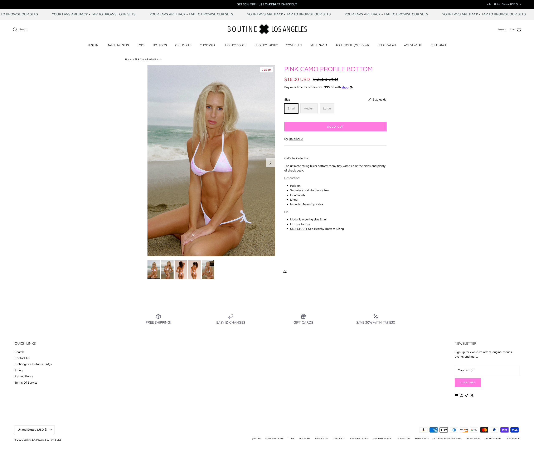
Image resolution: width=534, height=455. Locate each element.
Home (128, 59)
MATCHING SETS (118, 45)
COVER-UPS (294, 45)
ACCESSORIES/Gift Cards (352, 45)
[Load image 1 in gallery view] (211, 160)
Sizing (19, 370)
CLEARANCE (439, 45)
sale (489, 4)
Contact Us (22, 358)
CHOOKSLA (207, 45)
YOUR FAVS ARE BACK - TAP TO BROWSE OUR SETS (112, 14)
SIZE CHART (298, 229)
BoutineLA (296, 139)
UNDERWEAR (387, 45)
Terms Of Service (26, 382)
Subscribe (468, 382)
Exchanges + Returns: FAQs (33, 364)
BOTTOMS (160, 45)
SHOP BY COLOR (235, 45)
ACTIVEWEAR (413, 45)
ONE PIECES (183, 45)
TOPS (141, 45)
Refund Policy (24, 376)
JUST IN (92, 45)
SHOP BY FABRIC (266, 45)
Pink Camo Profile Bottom (148, 59)
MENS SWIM (318, 45)
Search (19, 352)
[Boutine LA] (267, 29)
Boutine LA (29, 439)
